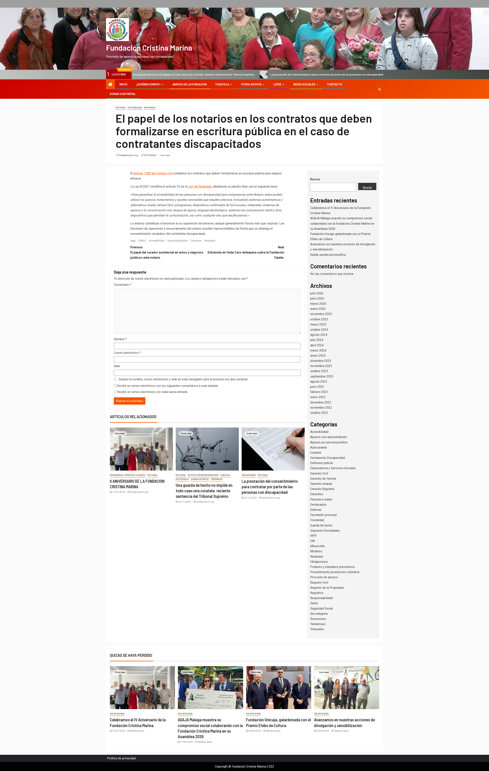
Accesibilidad (135, 108)
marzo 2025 (318, 324)
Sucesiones (318, 619)
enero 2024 (317, 355)
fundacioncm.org (128, 155)
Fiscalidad (317, 520)
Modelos (316, 551)
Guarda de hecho (200, 479)
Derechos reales (321, 499)
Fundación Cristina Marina (149, 47)
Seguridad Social (321, 608)
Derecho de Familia (323, 478)
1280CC (142, 240)
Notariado (149, 108)
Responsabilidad (321, 598)
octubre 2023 (319, 371)
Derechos (316, 494)
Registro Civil (319, 582)
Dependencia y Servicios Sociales (128, 475)
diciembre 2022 (320, 402)
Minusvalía (317, 546)
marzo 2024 (318, 350)
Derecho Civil (319, 473)
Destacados (182, 479)
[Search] (379, 89)
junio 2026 (317, 298)
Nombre (120, 339)
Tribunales (217, 479)
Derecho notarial (321, 484)
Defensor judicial (321, 463)
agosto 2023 (318, 381)
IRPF (313, 536)
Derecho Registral (322, 489)
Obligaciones (249, 475)
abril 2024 (317, 345)
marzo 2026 (318, 303)
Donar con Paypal (123, 94)
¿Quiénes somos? (148, 84)
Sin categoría (319, 614)
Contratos (196, 240)
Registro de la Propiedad (327, 588)
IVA (312, 541)
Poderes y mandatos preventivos (332, 567)
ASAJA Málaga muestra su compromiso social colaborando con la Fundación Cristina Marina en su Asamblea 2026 (342, 223)
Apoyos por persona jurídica (328, 442)
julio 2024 (316, 340)
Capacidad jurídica (177, 240)
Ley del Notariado (200, 186)
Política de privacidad (121, 758)
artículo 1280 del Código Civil (153, 173)
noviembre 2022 (321, 407)
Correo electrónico (127, 353)
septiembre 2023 (321, 376)
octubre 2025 (319, 319)
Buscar (315, 179)
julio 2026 (316, 293)
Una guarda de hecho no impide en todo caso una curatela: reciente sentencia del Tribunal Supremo (148, 74)
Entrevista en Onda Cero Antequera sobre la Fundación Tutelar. (246, 252)
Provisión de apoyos (324, 577)
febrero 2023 (319, 392)
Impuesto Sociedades (325, 530)
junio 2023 (317, 387)
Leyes (277, 84)
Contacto (334, 84)
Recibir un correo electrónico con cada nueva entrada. (152, 392)
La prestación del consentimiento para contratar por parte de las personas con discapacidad (282, 74)
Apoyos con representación (203, 475)
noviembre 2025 (321, 314)
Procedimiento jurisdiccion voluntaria (334, 572)
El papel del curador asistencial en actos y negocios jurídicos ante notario (166, 252)
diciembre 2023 (320, 361)
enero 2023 (317, 397)
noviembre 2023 (321, 366)
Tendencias (317, 624)
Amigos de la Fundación (189, 84)
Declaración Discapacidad (327, 458)
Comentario (122, 285)
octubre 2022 (319, 413)
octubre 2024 (319, 329)
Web (117, 366)
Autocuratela (318, 447)
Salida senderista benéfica (328, 255)
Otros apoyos (251, 84)
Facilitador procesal (323, 515)
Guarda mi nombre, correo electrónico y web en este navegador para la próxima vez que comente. (183, 379)
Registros (316, 593)
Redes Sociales (304, 84)
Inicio (123, 84)
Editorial (121, 108)
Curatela (222, 84)
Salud (314, 603)
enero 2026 (317, 309)
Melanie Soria (137, 731)
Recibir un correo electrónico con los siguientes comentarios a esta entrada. (167, 386)
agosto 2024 (318, 335)
